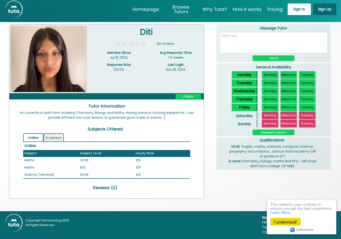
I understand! (285, 222)
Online (33, 137)
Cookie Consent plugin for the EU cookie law (301, 229)
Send (274, 58)
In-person (54, 137)
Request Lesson (273, 132)
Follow (188, 96)
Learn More (280, 212)
